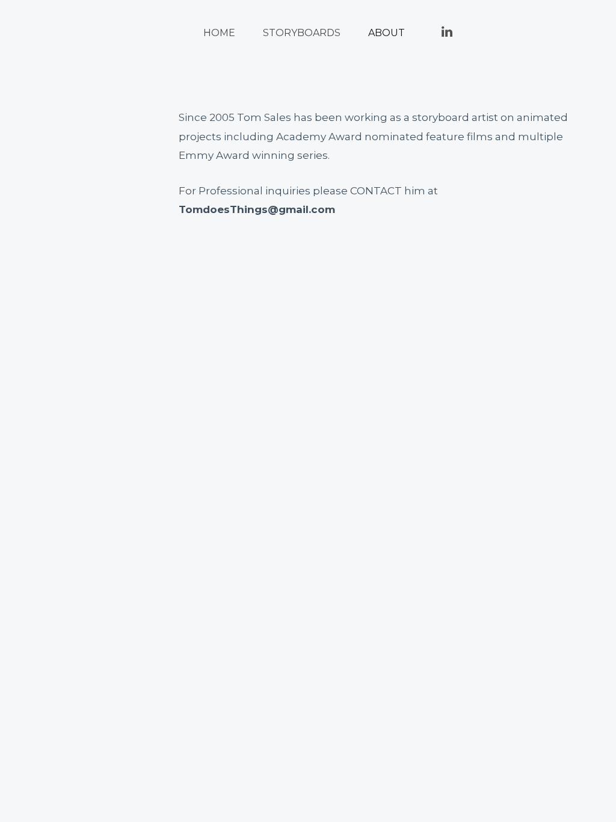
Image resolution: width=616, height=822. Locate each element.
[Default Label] (447, 30)
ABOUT (386, 33)
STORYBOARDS (301, 33)
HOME (219, 33)
